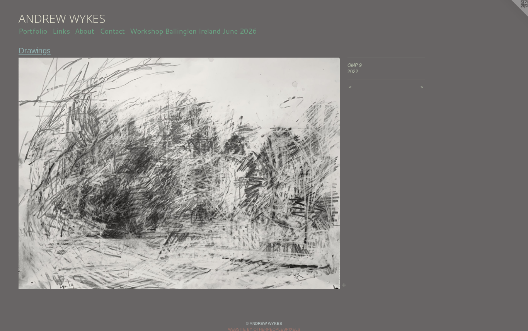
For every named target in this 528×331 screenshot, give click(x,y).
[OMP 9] (179, 173)
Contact (112, 31)
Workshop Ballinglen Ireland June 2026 (193, 31)
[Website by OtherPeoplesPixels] (512, 15)
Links (61, 31)
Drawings (35, 50)
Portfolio (33, 31)
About (84, 31)
